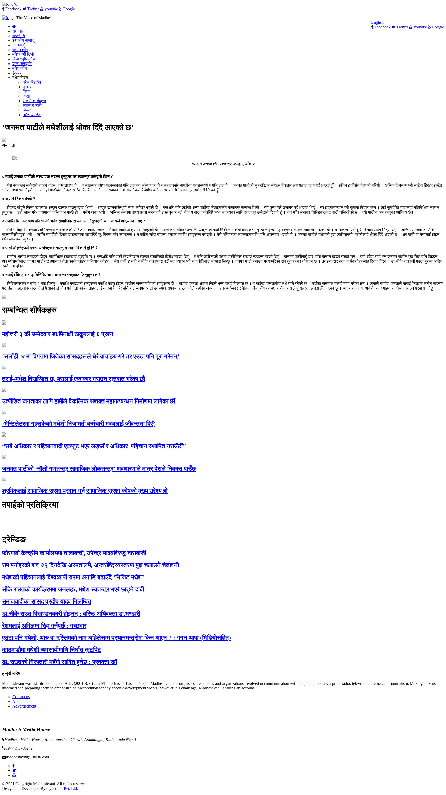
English (377, 22)
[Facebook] (13, 766)
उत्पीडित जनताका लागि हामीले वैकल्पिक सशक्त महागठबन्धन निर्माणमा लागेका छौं (88, 401)
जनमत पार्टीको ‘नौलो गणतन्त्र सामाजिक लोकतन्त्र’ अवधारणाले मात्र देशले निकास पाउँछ (99, 468)
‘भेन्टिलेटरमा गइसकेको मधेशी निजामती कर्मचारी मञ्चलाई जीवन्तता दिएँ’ (78, 423)
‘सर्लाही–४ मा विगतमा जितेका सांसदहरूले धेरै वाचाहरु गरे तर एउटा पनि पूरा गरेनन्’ (90, 356)
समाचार (18, 31)
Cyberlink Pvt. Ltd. (61, 788)
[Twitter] (14, 770)
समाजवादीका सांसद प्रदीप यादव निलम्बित (46, 601)
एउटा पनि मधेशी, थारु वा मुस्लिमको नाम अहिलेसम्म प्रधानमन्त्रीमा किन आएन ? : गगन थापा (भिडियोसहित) (116, 637)
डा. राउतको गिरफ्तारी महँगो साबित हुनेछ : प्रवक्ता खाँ (59, 662)
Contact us (21, 697)
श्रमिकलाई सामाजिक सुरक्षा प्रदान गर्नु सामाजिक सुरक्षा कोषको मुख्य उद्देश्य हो (85, 490)
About (17, 701)
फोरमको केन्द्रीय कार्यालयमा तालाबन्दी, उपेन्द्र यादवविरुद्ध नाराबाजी (74, 553)
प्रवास (28, 87)
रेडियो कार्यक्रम (34, 101)
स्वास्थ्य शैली (32, 105)
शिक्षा (26, 96)
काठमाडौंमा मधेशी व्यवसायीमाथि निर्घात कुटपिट (51, 649)
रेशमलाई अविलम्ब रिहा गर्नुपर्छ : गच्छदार (44, 625)
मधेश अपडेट (32, 115)
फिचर (27, 110)
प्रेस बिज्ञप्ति (32, 82)
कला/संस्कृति (22, 63)
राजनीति (18, 36)
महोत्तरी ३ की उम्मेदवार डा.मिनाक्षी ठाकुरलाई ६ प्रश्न (57, 334)
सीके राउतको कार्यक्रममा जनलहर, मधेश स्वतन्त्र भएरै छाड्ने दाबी (73, 589)
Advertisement (24, 706)
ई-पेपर (16, 73)
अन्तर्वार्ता (18, 45)
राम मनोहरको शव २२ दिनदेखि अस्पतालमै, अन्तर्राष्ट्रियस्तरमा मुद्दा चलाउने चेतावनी (90, 565)
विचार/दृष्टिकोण (23, 59)
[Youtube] (14, 775)
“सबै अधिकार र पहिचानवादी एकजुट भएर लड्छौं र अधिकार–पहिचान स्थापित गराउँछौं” (94, 446)
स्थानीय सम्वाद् (23, 40)
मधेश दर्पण (19, 68)
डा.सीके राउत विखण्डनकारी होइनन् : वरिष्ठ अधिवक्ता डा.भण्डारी (71, 613)
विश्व (26, 91)
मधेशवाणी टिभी (23, 54)
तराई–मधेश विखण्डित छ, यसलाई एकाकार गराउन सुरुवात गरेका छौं (73, 378)
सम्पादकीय (20, 49)
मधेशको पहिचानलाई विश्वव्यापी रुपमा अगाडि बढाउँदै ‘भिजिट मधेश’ (73, 577)
